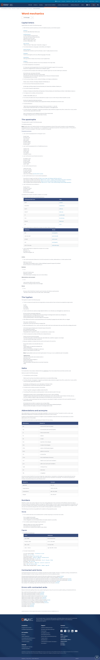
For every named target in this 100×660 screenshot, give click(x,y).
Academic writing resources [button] (63, 4)
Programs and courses (26, 627)
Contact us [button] (36, 4)
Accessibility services (45, 632)
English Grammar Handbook (21, 8)
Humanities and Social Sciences (28, 638)
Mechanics (30, 8)
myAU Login (58, 1)
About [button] (82, 4)
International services (45, 634)
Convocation (63, 1)
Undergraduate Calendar (27, 646)
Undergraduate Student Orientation (48, 641)
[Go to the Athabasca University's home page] (8, 5)
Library (73, 1)
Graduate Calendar (26, 648)
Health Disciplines (25, 636)
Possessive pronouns (26, 131)
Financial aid (43, 631)
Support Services (91, 1)
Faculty (86, 1)
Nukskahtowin (68, 1)
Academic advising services (46, 627)
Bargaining (23, 658)
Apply (94, 4)
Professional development (27, 629)
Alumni (83, 1)
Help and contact (64, 627)
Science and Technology (27, 639)
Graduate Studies (25, 641)
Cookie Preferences (35, 658)
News (76, 1)
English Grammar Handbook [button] (50, 4)
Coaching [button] (40, 4)
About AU (97, 1)
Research (79, 1)
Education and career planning (47, 629)
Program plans (44, 638)
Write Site (13, 8)
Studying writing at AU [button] (75, 4)
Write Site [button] (30, 4)
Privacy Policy (28, 658)
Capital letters (27, 21)
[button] (88, 5)
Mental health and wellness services (48, 636)
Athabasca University (7, 8)
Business (23, 634)
